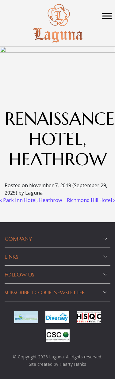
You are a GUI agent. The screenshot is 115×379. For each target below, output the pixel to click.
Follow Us (19, 274)
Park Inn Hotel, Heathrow (32, 200)
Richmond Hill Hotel (90, 200)
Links (11, 256)
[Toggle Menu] (107, 16)
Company (18, 238)
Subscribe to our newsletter (45, 292)
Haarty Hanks (72, 364)
